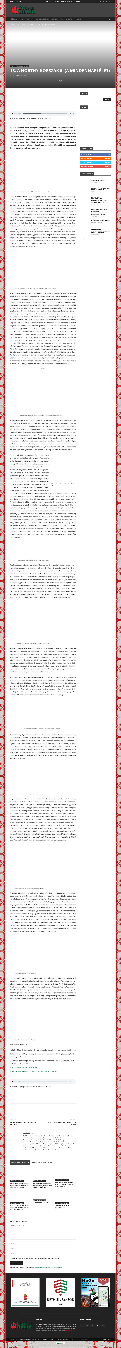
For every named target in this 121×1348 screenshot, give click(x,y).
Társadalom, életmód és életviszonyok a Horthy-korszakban (34, 1071)
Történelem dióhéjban (27, 24)
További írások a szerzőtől (41, 1163)
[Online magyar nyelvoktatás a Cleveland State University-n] (85, 231)
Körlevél (70, 1)
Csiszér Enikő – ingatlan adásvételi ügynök (99, 180)
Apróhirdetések (87, 174)
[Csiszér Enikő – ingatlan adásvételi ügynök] (85, 181)
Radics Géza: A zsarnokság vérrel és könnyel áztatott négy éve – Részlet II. (64, 1184)
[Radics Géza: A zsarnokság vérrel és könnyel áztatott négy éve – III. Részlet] (43, 1174)
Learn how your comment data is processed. (48, 1267)
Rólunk (63, 1)
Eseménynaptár (57, 19)
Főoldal (14, 19)
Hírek (22, 19)
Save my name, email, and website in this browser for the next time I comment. (36, 1258)
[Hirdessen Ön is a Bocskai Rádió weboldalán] (85, 190)
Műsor (17, 24)
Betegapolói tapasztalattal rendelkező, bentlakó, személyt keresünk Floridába (99, 200)
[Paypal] (103, 1)
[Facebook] (97, 1)
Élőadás (78, 19)
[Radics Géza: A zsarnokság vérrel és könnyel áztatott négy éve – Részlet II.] (65, 1174)
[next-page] (14, 1213)
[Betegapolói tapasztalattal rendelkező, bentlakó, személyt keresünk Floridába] (85, 199)
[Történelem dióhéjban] (43, 1195)
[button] (108, 19)
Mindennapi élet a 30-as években (24, 1067)
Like (108, 154)
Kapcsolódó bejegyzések (20, 1163)
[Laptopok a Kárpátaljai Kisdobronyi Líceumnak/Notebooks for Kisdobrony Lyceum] (85, 212)
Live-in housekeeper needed (100, 220)
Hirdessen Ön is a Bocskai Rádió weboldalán (100, 189)
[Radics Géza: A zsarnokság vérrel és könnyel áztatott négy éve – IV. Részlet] (20, 1174)
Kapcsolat (49, 1)
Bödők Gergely (16, 75)
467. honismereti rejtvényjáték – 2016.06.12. (23, 1123)
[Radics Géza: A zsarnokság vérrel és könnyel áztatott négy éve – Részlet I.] (20, 1197)
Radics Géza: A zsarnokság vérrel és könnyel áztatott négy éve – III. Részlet (42, 1185)
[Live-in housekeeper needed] (85, 222)
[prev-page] (11, 1213)
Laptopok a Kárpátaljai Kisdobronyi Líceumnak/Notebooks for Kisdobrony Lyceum (100, 212)
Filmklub (69, 19)
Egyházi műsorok (42, 19)
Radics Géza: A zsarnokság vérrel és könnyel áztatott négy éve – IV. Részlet (19, 1185)
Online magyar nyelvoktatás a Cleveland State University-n (100, 231)
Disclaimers (107, 1339)
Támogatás (78, 1)
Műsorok (30, 19)
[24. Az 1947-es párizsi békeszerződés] (65, 1197)
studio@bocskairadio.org (82, 1339)
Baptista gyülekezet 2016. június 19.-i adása (61, 1123)
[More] (74, 94)
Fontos (57, 1)
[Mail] (100, 1)
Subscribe (107, 166)
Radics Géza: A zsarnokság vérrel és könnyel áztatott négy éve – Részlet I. (19, 1207)
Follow (107, 158)
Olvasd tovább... (69, 1330)
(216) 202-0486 (64, 1339)
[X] (106, 1)
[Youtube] (109, 1)
